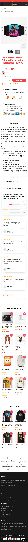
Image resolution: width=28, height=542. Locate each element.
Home (2, 9)
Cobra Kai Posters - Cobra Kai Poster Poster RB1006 (7, 369)
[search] (24, 4)
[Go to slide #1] (10, 51)
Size (3, 71)
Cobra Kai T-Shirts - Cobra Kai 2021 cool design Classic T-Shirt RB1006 (7, 424)
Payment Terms (4, 508)
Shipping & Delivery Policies (7, 506)
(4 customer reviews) (12, 66)
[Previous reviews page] (18, 299)
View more (14, 401)
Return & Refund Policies (6, 510)
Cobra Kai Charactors (10, 9)
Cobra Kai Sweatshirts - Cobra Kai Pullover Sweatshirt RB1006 (20, 369)
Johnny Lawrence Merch (7, 11)
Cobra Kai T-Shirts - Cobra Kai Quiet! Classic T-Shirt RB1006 (7, 446)
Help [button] (25, 540)
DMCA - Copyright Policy (6, 497)
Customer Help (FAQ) (5, 514)
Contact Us (3, 512)
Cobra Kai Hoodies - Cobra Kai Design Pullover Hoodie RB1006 (20, 391)
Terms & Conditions (5, 493)
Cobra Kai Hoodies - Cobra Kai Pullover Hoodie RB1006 (19, 424)
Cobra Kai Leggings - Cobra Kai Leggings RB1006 (6, 348)
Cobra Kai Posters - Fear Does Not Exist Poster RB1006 (20, 348)
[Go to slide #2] (17, 51)
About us (3, 491)
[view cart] (26, 4)
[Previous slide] (2, 30)
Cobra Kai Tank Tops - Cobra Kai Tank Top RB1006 (19, 446)
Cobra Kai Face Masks (16, 179)
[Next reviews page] (25, 299)
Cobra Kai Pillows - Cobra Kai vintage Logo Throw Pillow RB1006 (7, 326)
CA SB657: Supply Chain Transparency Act (10, 499)
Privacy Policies (4, 495)
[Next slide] (25, 30)
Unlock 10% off (3, 535)
